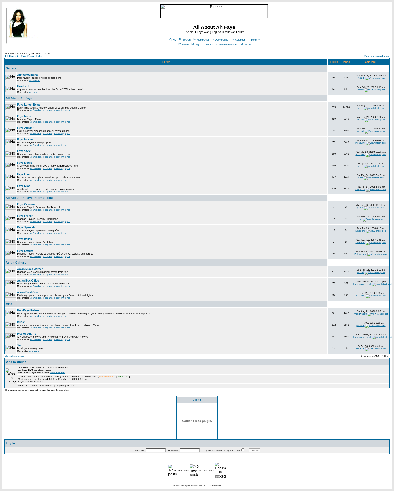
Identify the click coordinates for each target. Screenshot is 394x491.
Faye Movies (25, 139)
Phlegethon (360, 254)
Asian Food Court (28, 292)
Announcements (28, 74)
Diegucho (360, 189)
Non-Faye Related (28, 310)
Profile (185, 44)
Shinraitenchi (57, 372)
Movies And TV (26, 333)
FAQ (173, 39)
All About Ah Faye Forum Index (24, 56)
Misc (9, 304)
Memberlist (203, 39)
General (12, 68)
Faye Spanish (26, 227)
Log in (247, 44)
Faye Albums (25, 127)
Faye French (25, 215)
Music (21, 322)
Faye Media (24, 162)
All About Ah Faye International (29, 197)
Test (20, 345)
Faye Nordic (25, 250)
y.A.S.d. (360, 78)
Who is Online (16, 362)
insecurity (58, 110)
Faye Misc (23, 186)
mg (360, 219)
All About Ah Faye (19, 98)
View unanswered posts (376, 56)
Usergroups (221, 39)
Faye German (26, 204)
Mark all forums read (15, 356)
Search (187, 39)
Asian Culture (16, 262)
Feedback (23, 86)
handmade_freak (362, 284)
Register (256, 39)
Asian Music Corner (30, 269)
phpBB (187, 485)
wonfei (360, 89)
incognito (47, 110)
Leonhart (360, 242)
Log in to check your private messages (216, 44)
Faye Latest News (28, 104)
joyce (67, 110)
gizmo (360, 207)
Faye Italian (24, 239)
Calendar (240, 39)
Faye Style (24, 151)
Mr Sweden (34, 80)
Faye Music (24, 116)
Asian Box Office (28, 280)
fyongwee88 (360, 314)
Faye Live (23, 174)
